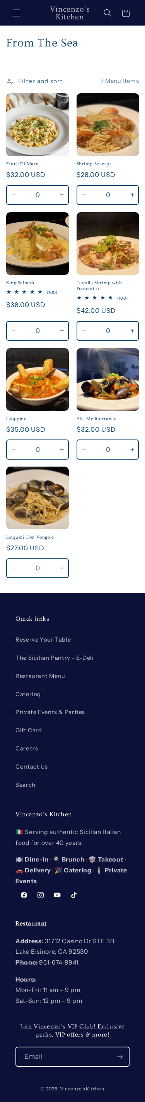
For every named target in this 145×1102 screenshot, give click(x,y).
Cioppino (16, 418)
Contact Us (31, 766)
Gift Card (28, 730)
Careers (26, 748)
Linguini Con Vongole (30, 537)
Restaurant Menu (40, 676)
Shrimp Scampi (94, 164)
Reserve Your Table (43, 639)
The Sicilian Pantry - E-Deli (54, 657)
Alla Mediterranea (97, 418)
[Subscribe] (120, 1056)
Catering (28, 694)
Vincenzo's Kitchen (82, 1089)
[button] (16, 13)
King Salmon (20, 282)
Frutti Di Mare (22, 164)
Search (25, 784)
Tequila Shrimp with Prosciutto (99, 286)
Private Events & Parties (50, 712)
